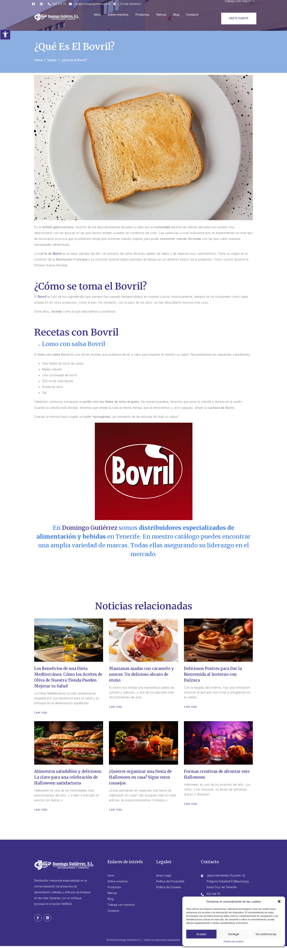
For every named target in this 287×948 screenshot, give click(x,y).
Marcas (161, 14)
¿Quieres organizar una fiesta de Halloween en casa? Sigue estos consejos (140, 777)
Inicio (97, 14)
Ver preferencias (266, 934)
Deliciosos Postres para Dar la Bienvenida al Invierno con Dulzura (213, 674)
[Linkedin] (47, 917)
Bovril (57, 253)
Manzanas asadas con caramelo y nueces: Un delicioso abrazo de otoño (141, 674)
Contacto (192, 14)
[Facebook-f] (38, 917)
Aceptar (201, 934)
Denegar (233, 934)
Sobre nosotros (118, 14)
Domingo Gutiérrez (89, 527)
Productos (142, 14)
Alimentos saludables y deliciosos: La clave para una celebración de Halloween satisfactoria (68, 777)
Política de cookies (234, 941)
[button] (5, 34)
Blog (176, 14)
